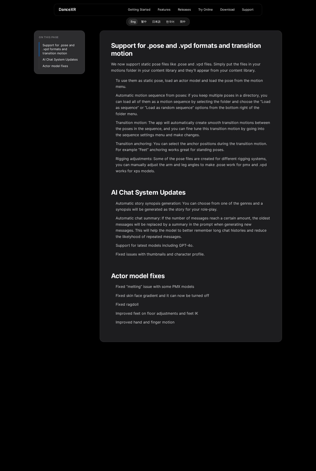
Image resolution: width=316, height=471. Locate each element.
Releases (184, 9)
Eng (133, 21)
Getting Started (139, 9)
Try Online (205, 9)
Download (227, 9)
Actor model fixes (55, 66)
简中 (183, 21)
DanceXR (67, 9)
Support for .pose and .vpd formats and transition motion (58, 49)
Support (248, 9)
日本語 (156, 21)
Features (164, 9)
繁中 (144, 21)
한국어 (170, 21)
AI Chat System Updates (60, 59)
